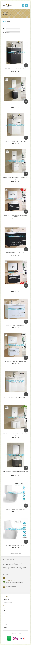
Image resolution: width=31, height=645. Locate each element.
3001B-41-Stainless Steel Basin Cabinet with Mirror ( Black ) (15, 105)
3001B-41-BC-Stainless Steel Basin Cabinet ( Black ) (15, 68)
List (9, 21)
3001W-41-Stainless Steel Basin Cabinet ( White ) (15, 141)
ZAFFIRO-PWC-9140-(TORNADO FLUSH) (15, 545)
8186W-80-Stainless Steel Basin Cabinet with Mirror (15, 361)
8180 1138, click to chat (11, 580)
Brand (7, 12)
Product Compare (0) (7, 24)
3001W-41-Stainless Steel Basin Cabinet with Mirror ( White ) (15, 178)
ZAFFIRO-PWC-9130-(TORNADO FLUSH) (15, 509)
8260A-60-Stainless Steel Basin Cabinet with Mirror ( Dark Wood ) (15, 472)
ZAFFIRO (10, 12)
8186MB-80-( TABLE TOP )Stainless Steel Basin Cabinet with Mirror (15, 216)
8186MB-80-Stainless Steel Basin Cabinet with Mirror (15, 289)
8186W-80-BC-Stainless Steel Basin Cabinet (15, 325)
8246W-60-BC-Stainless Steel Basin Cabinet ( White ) (15, 397)
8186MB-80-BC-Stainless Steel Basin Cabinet (15, 252)
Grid (5, 21)
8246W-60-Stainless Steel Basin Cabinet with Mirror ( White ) (15, 434)
